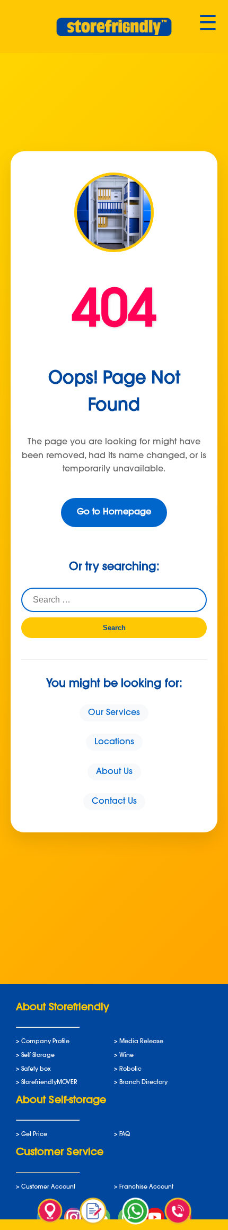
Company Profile (45, 1042)
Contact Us (114, 801)
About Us (114, 772)
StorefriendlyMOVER (49, 1083)
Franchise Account (146, 1187)
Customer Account (48, 1187)
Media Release (141, 1042)
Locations (114, 742)
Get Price (34, 1135)
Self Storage (38, 1056)
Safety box (36, 1069)
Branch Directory (143, 1083)
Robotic (130, 1069)
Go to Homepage (114, 512)
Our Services (114, 713)
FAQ (124, 1135)
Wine (126, 1056)
